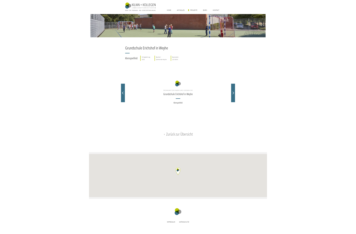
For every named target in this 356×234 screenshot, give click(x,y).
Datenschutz (184, 222)
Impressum (171, 222)
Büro (205, 10)
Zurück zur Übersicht (178, 134)
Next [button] (233, 93)
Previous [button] (123, 93)
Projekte (193, 10)
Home (169, 10)
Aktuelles (180, 10)
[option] (178, 92)
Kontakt (216, 10)
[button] (178, 171)
